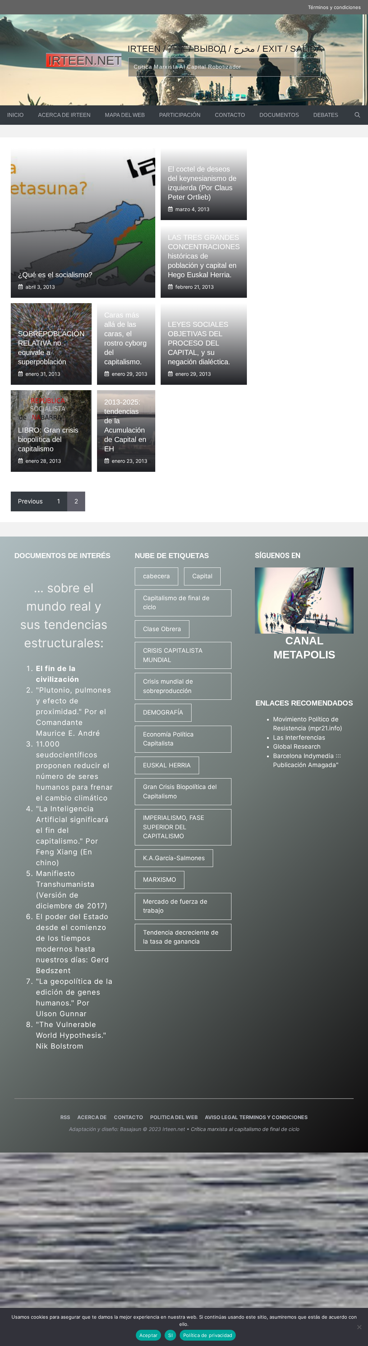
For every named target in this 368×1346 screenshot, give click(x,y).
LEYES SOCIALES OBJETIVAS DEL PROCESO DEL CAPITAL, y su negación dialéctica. (199, 343)
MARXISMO (159, 879)
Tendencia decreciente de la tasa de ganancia (180, 937)
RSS (65, 1117)
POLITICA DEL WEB (174, 1117)
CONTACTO (230, 115)
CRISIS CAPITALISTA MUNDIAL (173, 655)
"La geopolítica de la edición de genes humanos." (74, 992)
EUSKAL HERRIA (167, 765)
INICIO (15, 115)
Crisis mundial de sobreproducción (168, 686)
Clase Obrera (162, 629)
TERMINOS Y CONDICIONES (273, 1117)
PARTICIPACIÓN (180, 115)
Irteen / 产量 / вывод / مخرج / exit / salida (225, 49)
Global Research (297, 746)
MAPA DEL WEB (125, 115)
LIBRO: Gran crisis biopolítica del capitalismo (48, 439)
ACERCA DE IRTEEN (64, 115)
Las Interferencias (299, 737)
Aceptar (148, 1335)
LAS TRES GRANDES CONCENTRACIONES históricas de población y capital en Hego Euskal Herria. (204, 256)
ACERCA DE (92, 1117)
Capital (202, 576)
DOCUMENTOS (279, 115)
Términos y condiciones (334, 7)
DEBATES (325, 115)
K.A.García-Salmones (174, 858)
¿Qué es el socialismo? (55, 275)
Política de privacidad (208, 1335)
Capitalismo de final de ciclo (176, 602)
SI (170, 1335)
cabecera (156, 576)
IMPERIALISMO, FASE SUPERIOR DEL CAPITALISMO (173, 827)
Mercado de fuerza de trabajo (175, 906)
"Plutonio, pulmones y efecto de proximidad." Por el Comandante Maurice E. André (73, 712)
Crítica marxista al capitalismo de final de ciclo (245, 1129)
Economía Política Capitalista (168, 739)
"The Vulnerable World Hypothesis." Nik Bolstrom (71, 1035)
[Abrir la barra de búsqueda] (357, 115)
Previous (30, 501)
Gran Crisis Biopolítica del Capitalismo (180, 791)
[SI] (359, 1327)
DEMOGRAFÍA (163, 712)
